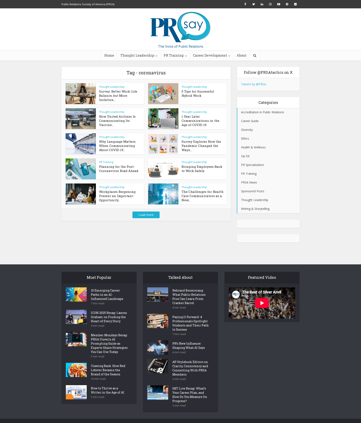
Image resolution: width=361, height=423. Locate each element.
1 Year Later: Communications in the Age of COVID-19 (200, 120)
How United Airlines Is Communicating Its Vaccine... (117, 120)
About (241, 55)
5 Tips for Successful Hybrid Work (198, 93)
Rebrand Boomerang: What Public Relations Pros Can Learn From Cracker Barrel (189, 296)
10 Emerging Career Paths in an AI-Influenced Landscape (107, 294)
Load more (146, 215)
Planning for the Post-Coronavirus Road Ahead (118, 168)
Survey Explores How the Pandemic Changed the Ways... (201, 145)
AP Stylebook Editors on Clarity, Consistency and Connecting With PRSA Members (190, 368)
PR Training (174, 55)
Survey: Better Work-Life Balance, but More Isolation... (118, 95)
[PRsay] (180, 27)
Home (109, 55)
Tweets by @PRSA (253, 84)
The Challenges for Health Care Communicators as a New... (203, 196)
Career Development (210, 55)
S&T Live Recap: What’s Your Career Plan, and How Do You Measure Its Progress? (189, 394)
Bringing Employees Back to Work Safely (202, 168)
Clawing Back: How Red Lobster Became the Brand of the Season (108, 370)
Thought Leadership (137, 55)
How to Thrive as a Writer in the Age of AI (107, 390)
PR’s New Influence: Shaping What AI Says (188, 345)
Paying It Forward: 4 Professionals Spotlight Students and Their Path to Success (190, 323)
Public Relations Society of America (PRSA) (87, 4)
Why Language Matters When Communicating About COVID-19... (117, 145)
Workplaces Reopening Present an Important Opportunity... (117, 196)
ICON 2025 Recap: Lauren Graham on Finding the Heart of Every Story (109, 317)
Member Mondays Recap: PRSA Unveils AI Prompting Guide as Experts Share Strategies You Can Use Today (109, 343)
